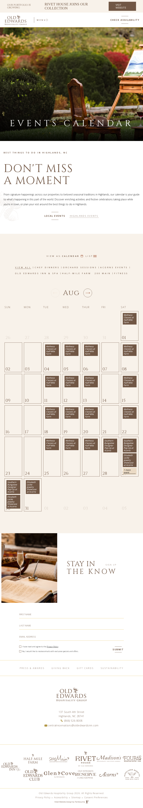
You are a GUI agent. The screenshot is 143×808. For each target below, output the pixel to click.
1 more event (127, 471)
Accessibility (61, 797)
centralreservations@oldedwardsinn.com (73, 725)
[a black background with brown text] (11, 766)
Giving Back (60, 668)
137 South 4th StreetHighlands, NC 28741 (71, 714)
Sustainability (112, 668)
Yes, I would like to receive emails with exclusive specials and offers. (50, 651)
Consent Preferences (96, 797)
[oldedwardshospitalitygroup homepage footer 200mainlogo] (59, 758)
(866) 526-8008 (73, 720)
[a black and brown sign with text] (86, 758)
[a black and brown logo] (33, 774)
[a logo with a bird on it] (132, 774)
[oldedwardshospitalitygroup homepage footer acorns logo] (109, 774)
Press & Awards (32, 668)
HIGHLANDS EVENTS (84, 215)
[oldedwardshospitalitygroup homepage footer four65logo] (132, 758)
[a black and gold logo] (33, 758)
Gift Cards (85, 668)
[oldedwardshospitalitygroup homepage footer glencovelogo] (59, 774)
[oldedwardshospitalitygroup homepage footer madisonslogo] (109, 758)
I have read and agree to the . (40, 646)
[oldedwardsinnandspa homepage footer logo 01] (86, 774)
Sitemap (76, 797)
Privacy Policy (52, 646)
